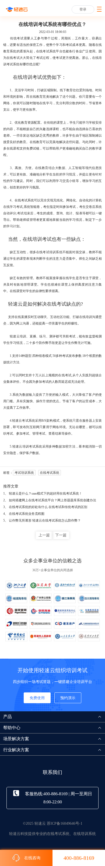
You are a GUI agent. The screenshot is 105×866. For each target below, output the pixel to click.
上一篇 (44, 535)
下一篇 (60, 535)
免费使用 (37, 698)
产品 (7, 716)
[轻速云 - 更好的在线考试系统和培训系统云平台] (16, 9)
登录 (82, 9)
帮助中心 (11, 727)
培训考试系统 (32, 446)
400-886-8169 (79, 858)
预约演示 (67, 698)
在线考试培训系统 (49, 252)
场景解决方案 (16, 738)
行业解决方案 (16, 749)
